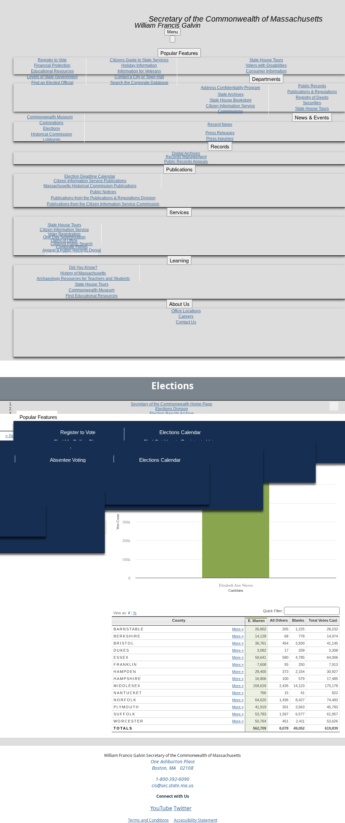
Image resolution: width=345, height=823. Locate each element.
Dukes (121, 650)
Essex (121, 657)
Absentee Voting (68, 460)
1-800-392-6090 (172, 779)
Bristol (124, 643)
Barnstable (129, 629)
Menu (172, 31)
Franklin (125, 664)
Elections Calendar (180, 432)
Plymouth (126, 707)
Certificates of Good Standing (71, 253)
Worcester (129, 721)
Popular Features (38, 417)
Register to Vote (77, 432)
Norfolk (125, 700)
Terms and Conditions (148, 820)
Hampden (125, 672)
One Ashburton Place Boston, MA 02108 (173, 764)
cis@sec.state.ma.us (172, 785)
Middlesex (127, 686)
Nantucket (128, 693)
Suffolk (124, 714)
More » (238, 629)
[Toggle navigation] (334, 406)
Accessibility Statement (195, 820)
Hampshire (127, 679)
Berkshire (127, 636)
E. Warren (256, 621)
